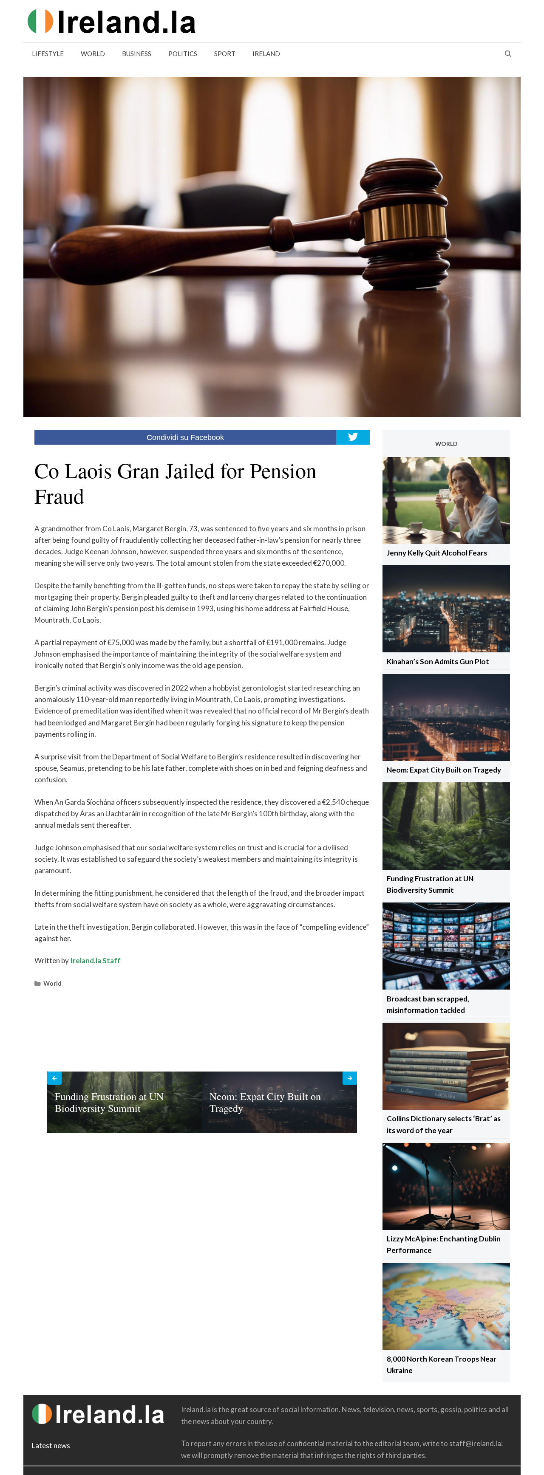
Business (136, 53)
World (93, 53)
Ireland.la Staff (95, 960)
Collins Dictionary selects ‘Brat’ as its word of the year (444, 1124)
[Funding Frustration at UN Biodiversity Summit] (446, 867)
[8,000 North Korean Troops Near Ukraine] (446, 1347)
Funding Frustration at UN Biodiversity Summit (430, 884)
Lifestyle (48, 53)
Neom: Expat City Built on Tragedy (444, 769)
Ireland (266, 53)
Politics (182, 53)
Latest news (51, 1445)
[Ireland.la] (112, 20)
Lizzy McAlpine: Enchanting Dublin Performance (444, 1244)
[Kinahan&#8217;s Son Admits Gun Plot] (446, 649)
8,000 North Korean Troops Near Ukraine (441, 1364)
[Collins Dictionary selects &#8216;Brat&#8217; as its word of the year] (446, 1107)
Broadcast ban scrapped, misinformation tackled (428, 1004)
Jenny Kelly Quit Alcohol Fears (437, 552)
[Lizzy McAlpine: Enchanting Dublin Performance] (446, 1227)
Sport (224, 53)
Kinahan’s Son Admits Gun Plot (438, 661)
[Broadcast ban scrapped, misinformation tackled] (446, 986)
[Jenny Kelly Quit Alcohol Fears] (446, 541)
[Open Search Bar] (508, 53)
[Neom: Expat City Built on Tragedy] (446, 758)
